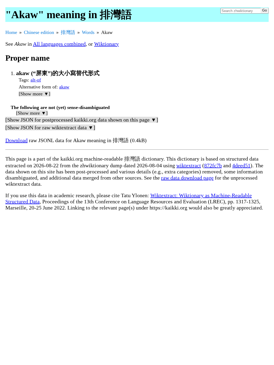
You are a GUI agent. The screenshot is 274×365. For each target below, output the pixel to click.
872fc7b (213, 165)
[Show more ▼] (34, 93)
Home (11, 32)
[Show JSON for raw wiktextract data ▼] (50, 127)
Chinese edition (39, 32)
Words (88, 32)
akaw (64, 87)
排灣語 (68, 32)
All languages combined (59, 44)
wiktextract (188, 165)
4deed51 (241, 165)
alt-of (36, 80)
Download (16, 140)
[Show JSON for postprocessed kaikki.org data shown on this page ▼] (81, 120)
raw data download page (187, 178)
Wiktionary (106, 44)
